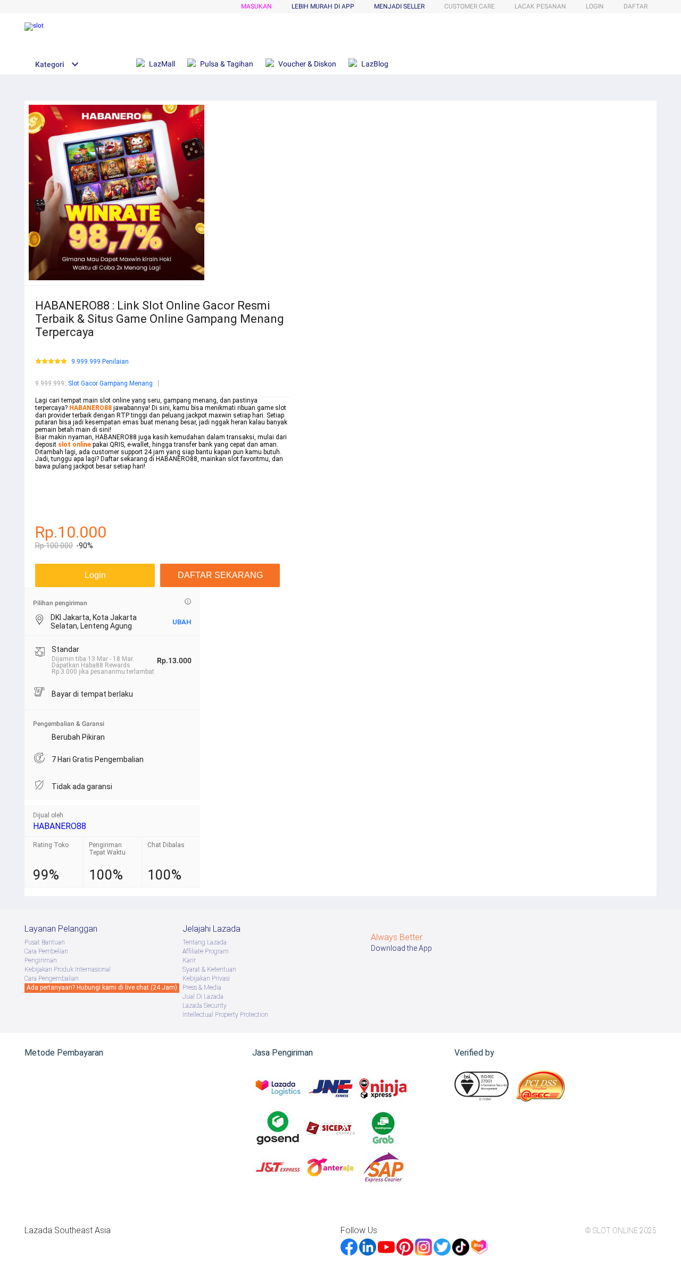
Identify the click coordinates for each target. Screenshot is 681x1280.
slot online (74, 444)
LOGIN (595, 6)
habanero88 (52, 481)
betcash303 (52, 488)
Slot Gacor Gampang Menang (110, 383)
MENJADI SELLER (399, 6)
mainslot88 (52, 474)
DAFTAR (635, 6)
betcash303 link (58, 503)
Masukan (256, 6)
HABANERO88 (59, 826)
